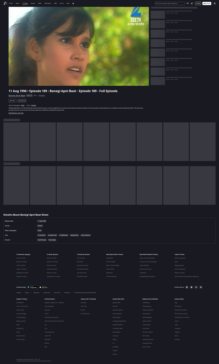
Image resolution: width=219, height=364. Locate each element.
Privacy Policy (46, 292)
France (177, 321)
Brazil (176, 336)
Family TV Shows (51, 265)
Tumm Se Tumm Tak (22, 306)
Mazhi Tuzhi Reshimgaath (147, 258)
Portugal (177, 339)
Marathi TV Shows (21, 262)
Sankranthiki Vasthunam (52, 317)
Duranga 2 (116, 336)
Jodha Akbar (109, 258)
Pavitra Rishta (110, 269)
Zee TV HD (84, 306)
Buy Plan (207, 3)
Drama (33, 105)
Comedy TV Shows (52, 269)
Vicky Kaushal (146, 325)
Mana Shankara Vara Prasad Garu (54, 321)
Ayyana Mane (116, 303)
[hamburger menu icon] (214, 3)
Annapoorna (20, 328)
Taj (113, 343)
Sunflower (115, 347)
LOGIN (198, 3)
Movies (33, 3)
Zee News (83, 303)
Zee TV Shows (81, 258)
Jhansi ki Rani (20, 310)
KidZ (55, 3)
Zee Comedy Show (180, 269)
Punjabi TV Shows (21, 276)
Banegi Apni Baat (17, 95)
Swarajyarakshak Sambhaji (147, 276)
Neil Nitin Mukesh (148, 332)
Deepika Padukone (148, 310)
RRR (46, 347)
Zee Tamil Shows (81, 273)
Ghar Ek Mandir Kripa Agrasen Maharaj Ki (187, 276)
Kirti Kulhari (146, 336)
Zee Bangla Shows (82, 276)
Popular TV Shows (21, 299)
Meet (176, 262)
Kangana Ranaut (147, 343)
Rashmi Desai (146, 347)
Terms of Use (57, 292)
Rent (68, 3)
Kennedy (47, 310)
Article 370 (48, 336)
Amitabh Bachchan (148, 339)
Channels (18, 292)
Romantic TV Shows (52, 262)
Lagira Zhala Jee (144, 265)
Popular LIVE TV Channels (88, 299)
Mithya (115, 339)
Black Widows (116, 332)
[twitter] (196, 287)
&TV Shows (80, 262)
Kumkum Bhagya (21, 314)
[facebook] (187, 287)
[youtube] (201, 287)
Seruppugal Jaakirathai (119, 321)
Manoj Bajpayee (147, 317)
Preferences (67, 292)
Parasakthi (48, 339)
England (177, 332)
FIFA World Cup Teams (181, 314)
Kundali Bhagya (21, 317)
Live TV (62, 3)
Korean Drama (20, 336)
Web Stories (178, 306)
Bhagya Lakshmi (179, 265)
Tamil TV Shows (20, 265)
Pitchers (115, 354)
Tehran (47, 314)
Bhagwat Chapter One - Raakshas (54, 303)
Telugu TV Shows (21, 269)
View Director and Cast (16, 113)
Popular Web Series (118, 299)
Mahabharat (20, 303)
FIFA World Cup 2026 (181, 310)
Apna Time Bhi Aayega (112, 265)
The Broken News (118, 328)
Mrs (46, 325)
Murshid (115, 306)
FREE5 (39, 3)
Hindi (22, 105)
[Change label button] (191, 3)
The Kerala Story (49, 332)
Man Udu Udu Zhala (145, 269)
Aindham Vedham (118, 325)
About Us (27, 292)
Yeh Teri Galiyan (110, 262)
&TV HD (83, 310)
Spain (176, 325)
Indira (18, 332)
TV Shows (25, 3)
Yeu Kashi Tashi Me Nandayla (148, 262)
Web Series (48, 3)
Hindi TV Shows (20, 258)
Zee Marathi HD (85, 314)
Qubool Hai (109, 273)
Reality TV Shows (51, 273)
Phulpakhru (143, 273)
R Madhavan (146, 303)
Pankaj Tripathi (147, 321)
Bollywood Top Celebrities (150, 299)
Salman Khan (146, 314)
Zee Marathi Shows (82, 265)
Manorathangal (117, 314)
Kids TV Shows (20, 339)
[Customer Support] (187, 3)
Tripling (115, 350)
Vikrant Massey (147, 306)
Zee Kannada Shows (83, 269)
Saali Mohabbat (49, 306)
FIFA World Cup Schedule (182, 317)
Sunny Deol (146, 328)
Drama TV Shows (51, 258)
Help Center (36, 292)
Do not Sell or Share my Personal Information (85, 292)
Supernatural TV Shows (53, 276)
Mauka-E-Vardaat (180, 273)
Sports (17, 3)
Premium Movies (50, 299)
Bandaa (47, 343)
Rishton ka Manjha (180, 258)
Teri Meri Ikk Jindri (111, 276)
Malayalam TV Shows (22, 273)
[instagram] (191, 287)
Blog (176, 303)
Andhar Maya (116, 317)
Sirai (46, 328)
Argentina (178, 328)
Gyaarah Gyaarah (118, 310)
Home (11, 3)
